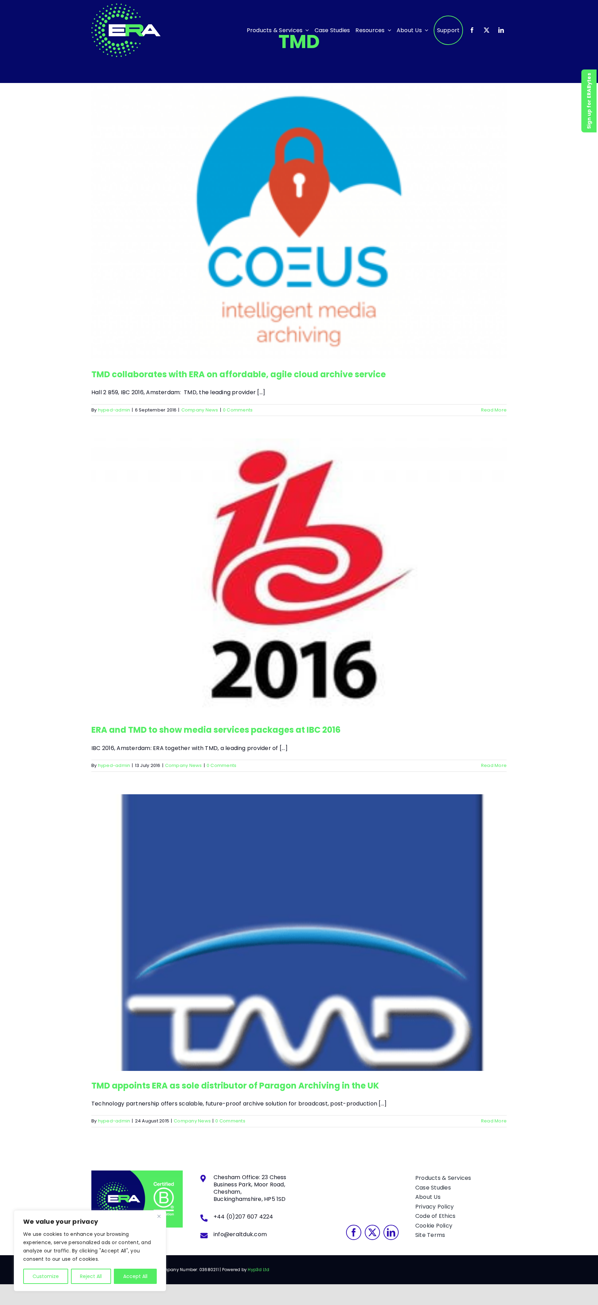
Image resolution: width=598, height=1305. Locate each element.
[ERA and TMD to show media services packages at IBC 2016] (299, 576)
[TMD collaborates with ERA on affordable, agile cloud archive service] (299, 221)
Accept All (135, 1276)
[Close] (159, 1216)
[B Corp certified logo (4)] (137, 1173)
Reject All (91, 1276)
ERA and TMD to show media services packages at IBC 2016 (299, 570)
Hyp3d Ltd (258, 1269)
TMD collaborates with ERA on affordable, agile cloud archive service (299, 214)
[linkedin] (501, 30)
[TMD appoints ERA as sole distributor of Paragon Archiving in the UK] (299, 932)
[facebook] (472, 30)
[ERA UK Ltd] (126, 6)
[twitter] (486, 30)
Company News (199, 410)
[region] (90, 1250)
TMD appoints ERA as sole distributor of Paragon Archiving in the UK (299, 925)
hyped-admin (114, 410)
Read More (494, 410)
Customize (46, 1276)
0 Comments (238, 410)
